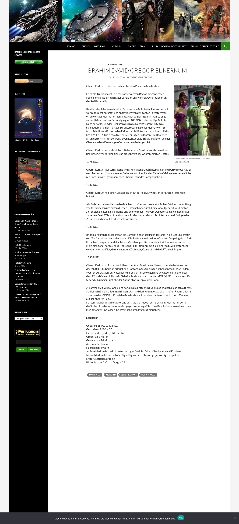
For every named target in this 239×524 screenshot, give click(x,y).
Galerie (132, 46)
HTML (30, 140)
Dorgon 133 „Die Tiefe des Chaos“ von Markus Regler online (26, 223)
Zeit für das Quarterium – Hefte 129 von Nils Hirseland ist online (28, 273)
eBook (17, 140)
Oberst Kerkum (128, 375)
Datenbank (99, 46)
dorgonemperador (140, 77)
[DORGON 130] (29, 118)
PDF (24, 140)
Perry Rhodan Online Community (169, 46)
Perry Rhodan (148, 375)
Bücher (86, 46)
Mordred (111, 375)
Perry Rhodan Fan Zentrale (205, 46)
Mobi (36, 140)
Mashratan (95, 375)
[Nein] (234, 518)
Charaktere (115, 64)
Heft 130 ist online (23, 262)
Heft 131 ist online (23, 245)
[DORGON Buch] (29, 180)
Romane (71, 46)
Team (142, 46)
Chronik (116, 46)
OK (180, 517)
